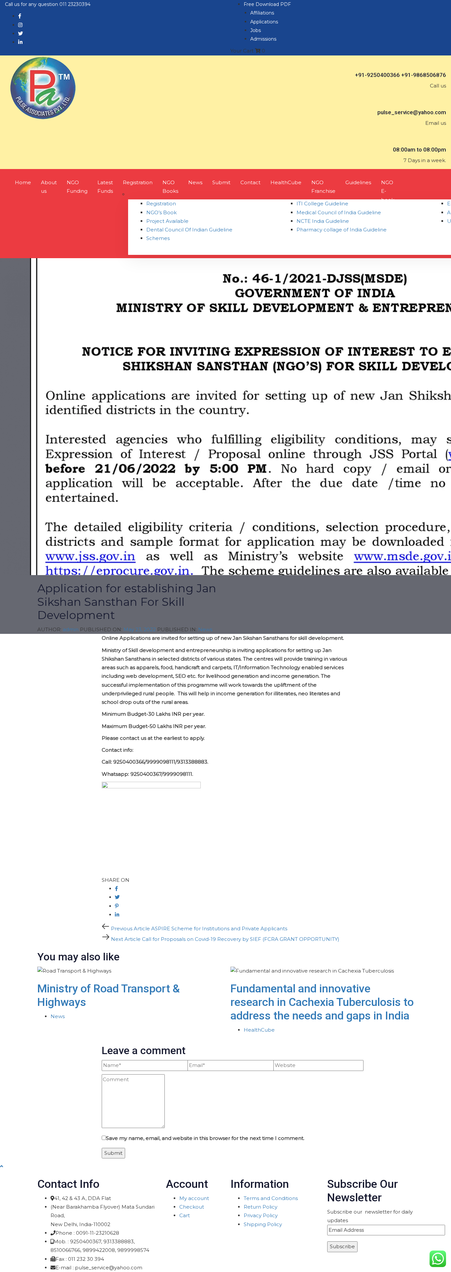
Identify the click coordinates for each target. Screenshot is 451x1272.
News (205, 629)
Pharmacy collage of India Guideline (341, 229)
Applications (264, 22)
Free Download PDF (267, 4)
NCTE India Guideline (322, 221)
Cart (184, 1215)
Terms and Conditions (271, 1198)
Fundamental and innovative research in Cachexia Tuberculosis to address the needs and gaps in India (322, 1002)
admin (71, 629)
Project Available (167, 221)
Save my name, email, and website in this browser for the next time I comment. (205, 1138)
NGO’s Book (161, 212)
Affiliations (262, 13)
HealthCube (259, 1030)
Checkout (191, 1207)
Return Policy (260, 1207)
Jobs (255, 30)
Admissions (263, 39)
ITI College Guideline (322, 203)
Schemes (158, 238)
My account (194, 1198)
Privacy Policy (261, 1215)
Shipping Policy (263, 1224)
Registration (161, 203)
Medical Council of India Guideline (338, 212)
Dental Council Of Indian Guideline (189, 229)
